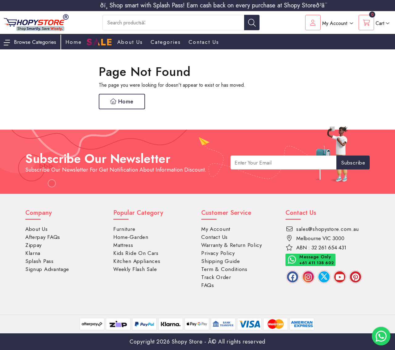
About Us (130, 42)
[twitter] (324, 276)
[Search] (252, 22)
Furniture (124, 229)
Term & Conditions (224, 269)
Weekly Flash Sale (135, 269)
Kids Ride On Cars (136, 253)
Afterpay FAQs (42, 237)
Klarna (32, 253)
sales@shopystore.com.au (327, 229)
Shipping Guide (220, 261)
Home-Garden (130, 237)
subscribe (353, 162)
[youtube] (339, 276)
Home (125, 102)
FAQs (207, 285)
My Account (215, 229)
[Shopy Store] (36, 22)
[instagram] (308, 276)
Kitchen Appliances (136, 261)
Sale (99, 42)
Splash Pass (39, 261)
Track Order (216, 277)
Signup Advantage (47, 269)
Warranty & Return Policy (231, 245)
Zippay (33, 245)
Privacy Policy (218, 253)
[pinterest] (355, 276)
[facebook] (292, 276)
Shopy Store (187, 342)
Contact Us (204, 42)
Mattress (123, 245)
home (73, 42)
